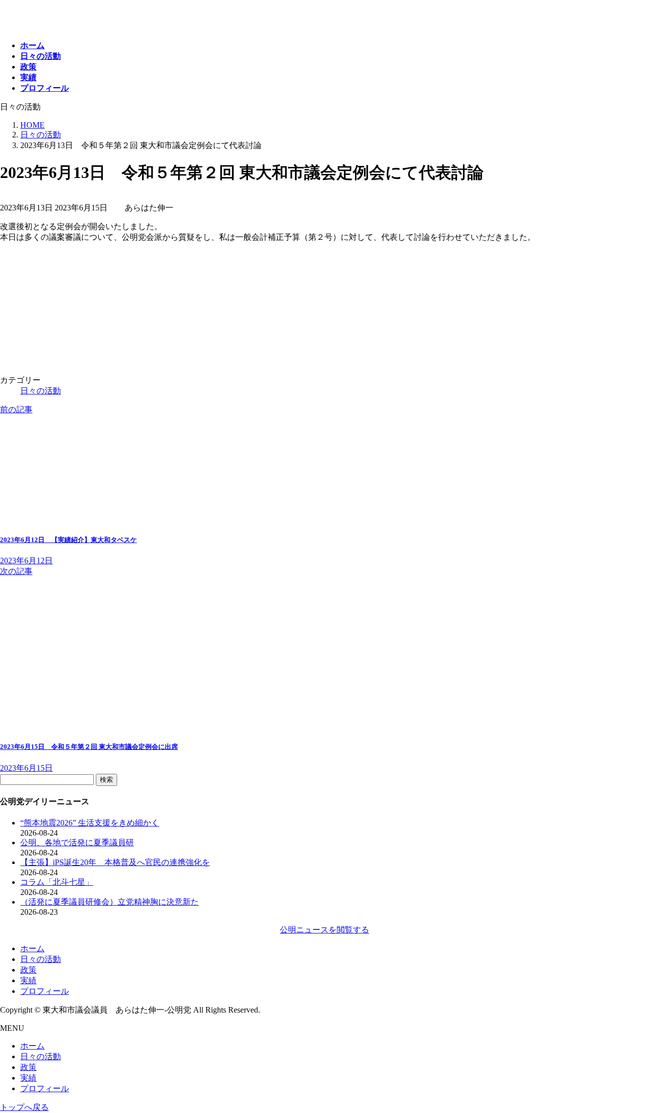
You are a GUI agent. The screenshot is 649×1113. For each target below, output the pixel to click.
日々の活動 (40, 390)
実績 (28, 980)
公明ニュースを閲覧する (324, 929)
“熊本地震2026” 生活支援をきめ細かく (89, 822)
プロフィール (44, 991)
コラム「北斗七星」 (56, 882)
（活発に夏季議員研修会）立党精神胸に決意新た (109, 901)
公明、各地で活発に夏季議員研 (77, 842)
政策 (28, 969)
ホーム (32, 948)
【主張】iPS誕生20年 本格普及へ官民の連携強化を (115, 862)
